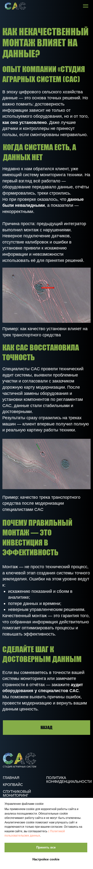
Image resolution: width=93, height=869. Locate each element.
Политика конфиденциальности (69, 780)
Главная (11, 778)
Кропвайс (13, 785)
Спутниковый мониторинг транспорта (17, 795)
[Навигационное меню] (85, 6)
